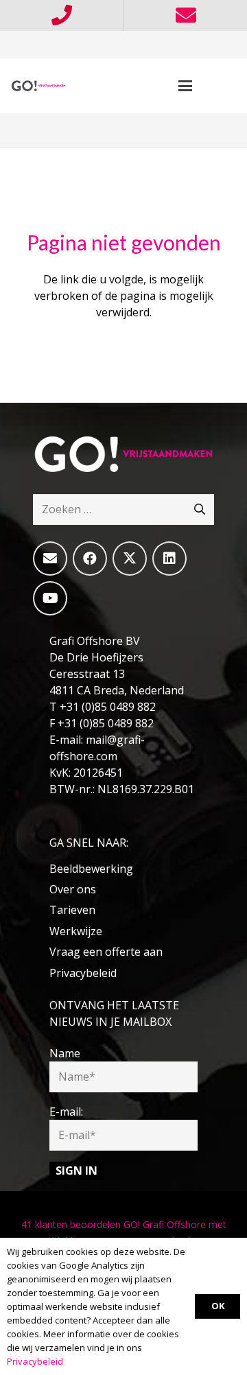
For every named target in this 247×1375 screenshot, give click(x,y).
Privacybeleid (83, 972)
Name (64, 1053)
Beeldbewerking (91, 868)
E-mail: (66, 1111)
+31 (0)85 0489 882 (108, 706)
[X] (130, 558)
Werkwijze (75, 931)
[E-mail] (50, 558)
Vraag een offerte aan (106, 951)
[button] (186, 86)
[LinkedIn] (169, 558)
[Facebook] (90, 558)
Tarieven (72, 909)
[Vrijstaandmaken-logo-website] (38, 86)
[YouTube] (50, 598)
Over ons (72, 889)
